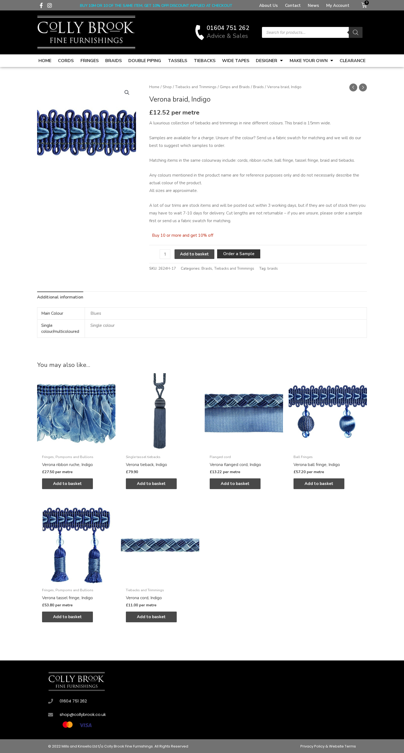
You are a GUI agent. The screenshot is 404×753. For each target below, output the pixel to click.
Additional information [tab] (60, 297)
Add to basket (194, 254)
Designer (266, 61)
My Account (337, 5)
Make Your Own (309, 61)
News (313, 5)
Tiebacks (204, 61)
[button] (127, 92)
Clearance (353, 61)
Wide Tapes (235, 61)
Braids (113, 61)
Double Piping (144, 61)
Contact (293, 5)
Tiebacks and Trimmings (196, 87)
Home (44, 61)
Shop (167, 87)
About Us (268, 5)
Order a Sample (238, 253)
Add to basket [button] (67, 483)
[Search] (356, 32)
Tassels (177, 61)
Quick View (76, 447)
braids (272, 268)
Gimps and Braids (235, 87)
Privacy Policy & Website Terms (328, 746)
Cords (66, 61)
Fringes (90, 61)
